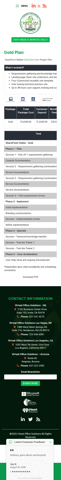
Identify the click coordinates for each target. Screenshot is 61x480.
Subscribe (30, 383)
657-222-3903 (36, 365)
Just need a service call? (30, 40)
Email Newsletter (30, 371)
